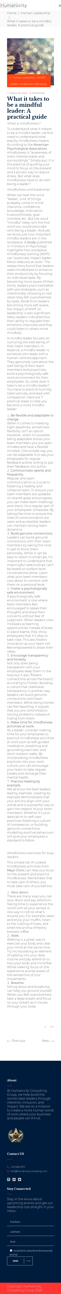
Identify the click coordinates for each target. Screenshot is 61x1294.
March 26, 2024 (18, 93)
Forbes (32, 683)
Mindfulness (26, 83)
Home (12, 13)
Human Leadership (36, 13)
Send (15, 1260)
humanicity (38, 92)
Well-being (40, 83)
